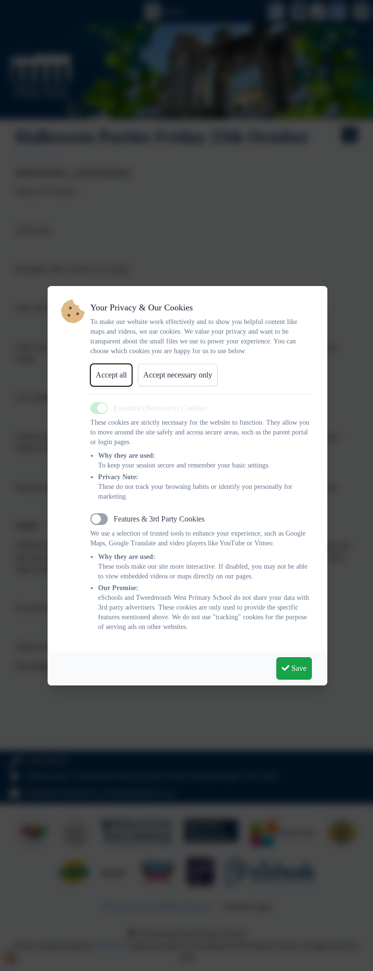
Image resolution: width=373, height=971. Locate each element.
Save (297, 668)
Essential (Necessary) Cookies (160, 408)
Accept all (111, 375)
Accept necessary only (177, 375)
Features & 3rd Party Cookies (159, 519)
